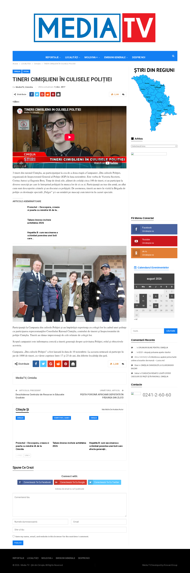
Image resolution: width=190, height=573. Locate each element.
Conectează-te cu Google (72, 482)
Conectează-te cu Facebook (37, 482)
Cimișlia (17, 71)
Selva (136, 373)
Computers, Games (62, 418)
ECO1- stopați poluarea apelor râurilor (155, 352)
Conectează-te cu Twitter (106, 482)
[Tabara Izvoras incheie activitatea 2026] (19, 223)
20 (156, 306)
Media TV (146, 565)
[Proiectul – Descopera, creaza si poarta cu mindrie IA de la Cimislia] (19, 210)
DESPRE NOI (138, 57)
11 (143, 301)
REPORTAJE (52, 57)
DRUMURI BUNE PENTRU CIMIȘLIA (153, 347)
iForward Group (170, 565)
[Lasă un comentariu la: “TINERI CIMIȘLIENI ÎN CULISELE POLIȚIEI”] (123, 94)
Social (26, 71)
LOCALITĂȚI (71, 57)
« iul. (136, 319)
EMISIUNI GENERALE (114, 57)
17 (137, 306)
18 (143, 306)
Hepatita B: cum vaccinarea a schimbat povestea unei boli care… (42, 235)
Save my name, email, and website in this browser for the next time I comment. (52, 536)
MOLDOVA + (91, 57)
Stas (136, 365)
